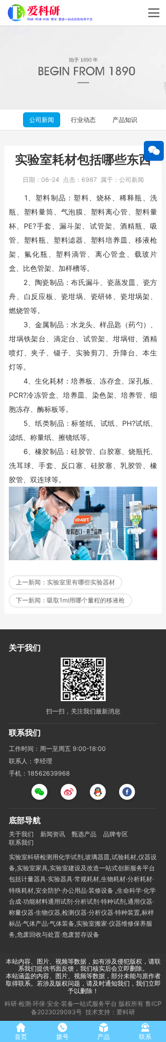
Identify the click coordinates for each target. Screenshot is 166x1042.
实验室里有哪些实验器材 (81, 582)
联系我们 (21, 842)
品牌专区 (115, 834)
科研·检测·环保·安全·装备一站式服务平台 (60, 1003)
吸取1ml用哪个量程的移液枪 (86, 600)
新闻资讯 (52, 834)
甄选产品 (84, 834)
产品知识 (124, 119)
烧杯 (104, 197)
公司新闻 (41, 119)
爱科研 (125, 1012)
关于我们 (21, 834)
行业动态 (83, 119)
